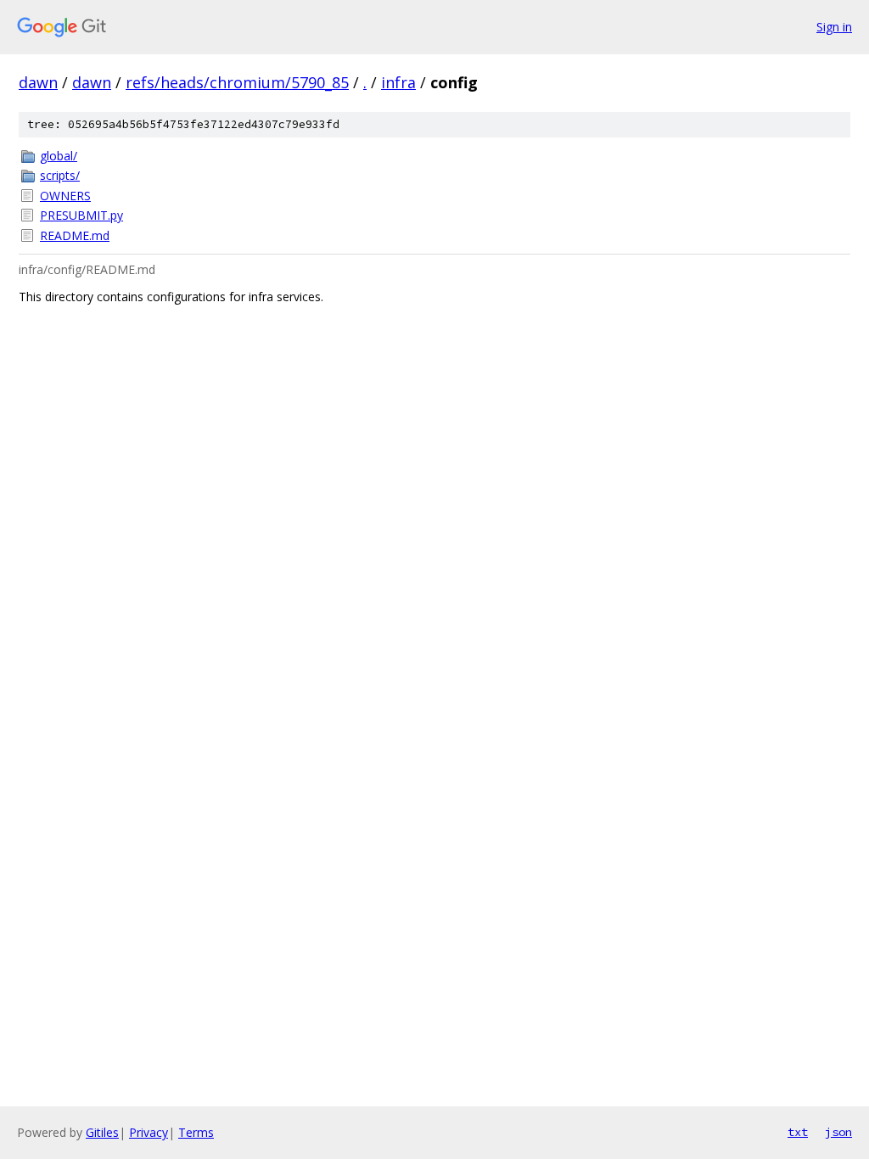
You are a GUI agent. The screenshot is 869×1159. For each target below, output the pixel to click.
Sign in (834, 27)
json (838, 1131)
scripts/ (60, 175)
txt (798, 1131)
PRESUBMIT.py (81, 215)
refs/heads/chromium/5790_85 (237, 82)
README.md (74, 235)
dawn (38, 82)
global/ (58, 156)
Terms (196, 1132)
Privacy (148, 1132)
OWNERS (65, 196)
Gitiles (102, 1132)
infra (398, 82)
